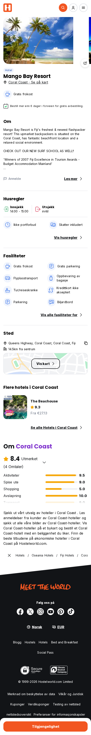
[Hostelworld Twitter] (30, 611)
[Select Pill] (63, 7)
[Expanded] (9, 555)
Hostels (30, 642)
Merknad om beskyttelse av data (31, 694)
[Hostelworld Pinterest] (60, 611)
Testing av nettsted (67, 704)
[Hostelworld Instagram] (40, 611)
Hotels (43, 642)
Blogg (17, 642)
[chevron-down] (44, 462)
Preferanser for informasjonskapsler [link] (59, 714)
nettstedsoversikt (19, 714)
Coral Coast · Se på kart (28, 82)
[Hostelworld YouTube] (50, 611)
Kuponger (17, 704)
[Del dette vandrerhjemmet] (85, 63)
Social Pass (45, 652)
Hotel (8, 70)
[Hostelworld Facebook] (20, 611)
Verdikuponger (38, 704)
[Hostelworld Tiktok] (71, 611)
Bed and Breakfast (64, 642)
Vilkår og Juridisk (70, 694)
